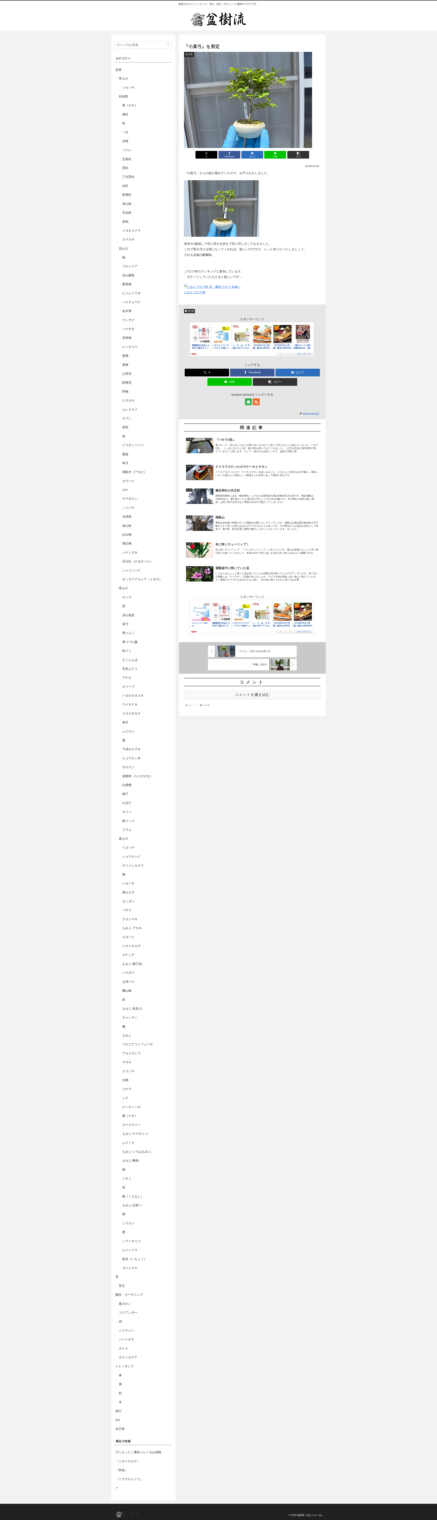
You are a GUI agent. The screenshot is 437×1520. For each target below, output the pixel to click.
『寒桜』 (121, 1470)
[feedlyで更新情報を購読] (248, 401)
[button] (298, 155)
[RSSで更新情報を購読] (256, 401)
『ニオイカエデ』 (127, 1461)
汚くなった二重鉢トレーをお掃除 (138, 1452)
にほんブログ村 (195, 292)
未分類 (191, 311)
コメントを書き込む (252, 694)
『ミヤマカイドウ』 (129, 1479)
